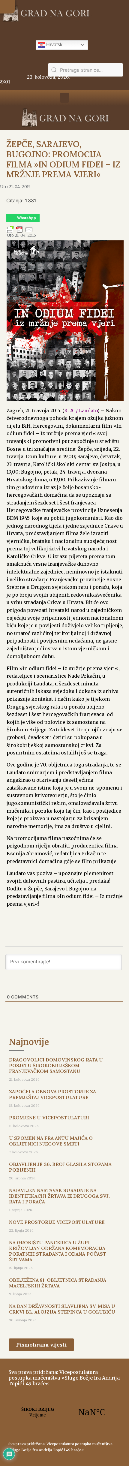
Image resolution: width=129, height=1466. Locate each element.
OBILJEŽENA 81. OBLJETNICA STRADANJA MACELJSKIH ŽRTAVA (57, 1283)
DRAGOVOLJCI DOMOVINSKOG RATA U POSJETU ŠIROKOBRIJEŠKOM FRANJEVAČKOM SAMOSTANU (56, 1065)
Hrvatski (54, 44)
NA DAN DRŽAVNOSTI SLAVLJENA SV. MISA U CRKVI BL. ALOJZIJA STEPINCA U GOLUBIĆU (62, 1309)
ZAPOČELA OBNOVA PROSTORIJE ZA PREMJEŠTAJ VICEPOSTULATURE (52, 1094)
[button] (7, 7)
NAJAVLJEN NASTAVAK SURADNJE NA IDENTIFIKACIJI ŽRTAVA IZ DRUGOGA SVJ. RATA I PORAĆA (59, 1196)
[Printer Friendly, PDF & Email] (19, 232)
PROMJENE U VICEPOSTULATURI (49, 1118)
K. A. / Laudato (81, 411)
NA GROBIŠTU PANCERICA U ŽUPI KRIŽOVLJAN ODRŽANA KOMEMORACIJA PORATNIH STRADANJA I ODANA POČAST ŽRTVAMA (57, 1251)
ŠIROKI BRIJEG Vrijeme (64, 1412)
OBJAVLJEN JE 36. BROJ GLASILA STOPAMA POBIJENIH (60, 1167)
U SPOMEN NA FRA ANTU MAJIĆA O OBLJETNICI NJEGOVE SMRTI (51, 1141)
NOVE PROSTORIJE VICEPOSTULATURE (57, 1222)
